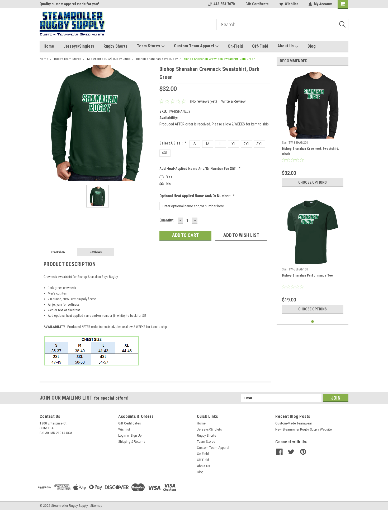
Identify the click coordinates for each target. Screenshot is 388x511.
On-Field (235, 46)
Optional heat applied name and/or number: (197, 196)
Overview (58, 252)
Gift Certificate (257, 4)
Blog (311, 46)
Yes (169, 177)
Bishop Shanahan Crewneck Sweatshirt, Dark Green (219, 59)
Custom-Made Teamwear (293, 423)
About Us (286, 45)
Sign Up (136, 435)
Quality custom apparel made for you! (69, 4)
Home (49, 46)
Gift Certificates (129, 423)
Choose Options (312, 182)
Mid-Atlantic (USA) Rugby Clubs (108, 59)
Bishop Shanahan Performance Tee (307, 275)
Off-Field (260, 46)
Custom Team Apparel (194, 45)
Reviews (95, 252)
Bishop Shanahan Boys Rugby (157, 59)
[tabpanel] (312, 129)
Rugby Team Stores (67, 59)
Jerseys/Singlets (78, 46)
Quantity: (166, 220)
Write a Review (233, 101)
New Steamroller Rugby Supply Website (303, 429)
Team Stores (149, 45)
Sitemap (96, 506)
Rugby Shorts (115, 46)
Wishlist (291, 4)
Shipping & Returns (131, 442)
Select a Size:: (173, 143)
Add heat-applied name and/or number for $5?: (199, 168)
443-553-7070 (224, 4)
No (168, 184)
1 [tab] (312, 321)
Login (122, 435)
